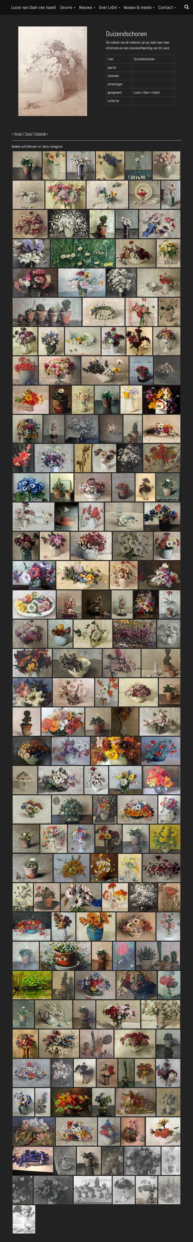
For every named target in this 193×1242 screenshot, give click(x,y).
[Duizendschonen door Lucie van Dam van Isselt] (52, 71)
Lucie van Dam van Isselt (33, 7)
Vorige (18, 133)
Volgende (40, 133)
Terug (28, 133)
